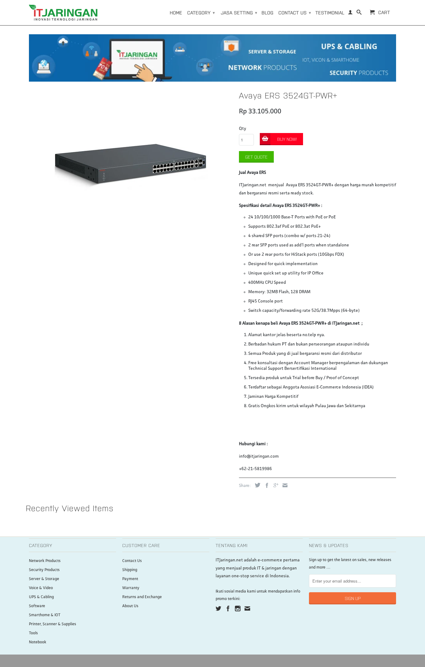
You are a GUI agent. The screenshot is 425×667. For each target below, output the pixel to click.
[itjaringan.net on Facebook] (228, 608)
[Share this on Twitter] (256, 485)
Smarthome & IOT (44, 615)
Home (176, 12)
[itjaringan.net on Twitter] (218, 608)
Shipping (129, 570)
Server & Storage (44, 579)
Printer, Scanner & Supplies (52, 624)
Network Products (45, 561)
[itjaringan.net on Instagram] (238, 608)
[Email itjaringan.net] (247, 608)
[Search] (359, 13)
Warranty (130, 588)
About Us (130, 606)
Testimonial (329, 12)
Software (37, 606)
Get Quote (256, 157)
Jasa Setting (239, 12)
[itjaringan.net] (63, 13)
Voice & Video (41, 588)
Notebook (37, 642)
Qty (242, 128)
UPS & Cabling (41, 597)
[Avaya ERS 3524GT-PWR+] (131, 165)
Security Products (44, 570)
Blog (267, 12)
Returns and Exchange (142, 597)
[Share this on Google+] (274, 485)
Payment (130, 579)
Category (201, 12)
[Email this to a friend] (283, 485)
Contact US (294, 12)
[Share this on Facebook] (265, 485)
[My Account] (350, 13)
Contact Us (132, 561)
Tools (33, 633)
